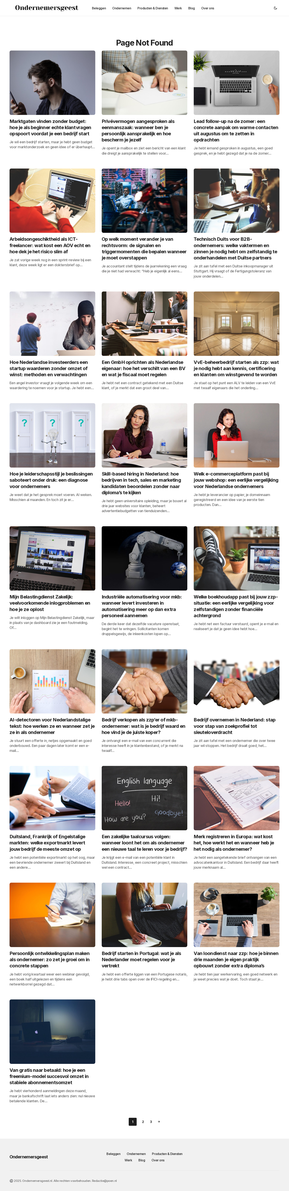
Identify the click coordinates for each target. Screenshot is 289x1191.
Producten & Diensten (167, 1154)
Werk (128, 1160)
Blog (141, 1160)
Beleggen (113, 1154)
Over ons (158, 1160)
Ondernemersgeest (29, 1156)
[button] (275, 8)
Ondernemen (136, 1154)
